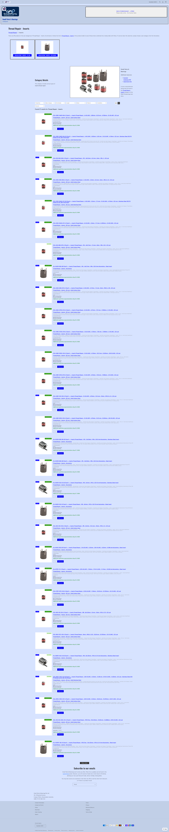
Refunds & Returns (90, 807)
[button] (2, 2)
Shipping (88, 809)
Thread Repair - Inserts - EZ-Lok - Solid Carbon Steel (66, 117)
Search (36, 814)
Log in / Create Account (122, 11)
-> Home (132, 11)
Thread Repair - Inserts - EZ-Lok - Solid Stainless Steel (67, 139)
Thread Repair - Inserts (68, 35)
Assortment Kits (127, 81)
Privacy (87, 805)
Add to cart (60, 128)
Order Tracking (38, 812)
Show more (84, 763)
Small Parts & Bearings (42, 830)
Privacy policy (57, 830)
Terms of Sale (89, 812)
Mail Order (37, 809)
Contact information (79, 830)
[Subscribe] (94, 784)
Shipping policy (72, 830)
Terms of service (64, 830)
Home (36, 807)
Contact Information (39, 802)
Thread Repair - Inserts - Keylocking (62, 268)
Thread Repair (12, 32)
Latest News (66, 773)
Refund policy (50, 830)
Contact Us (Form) (39, 805)
